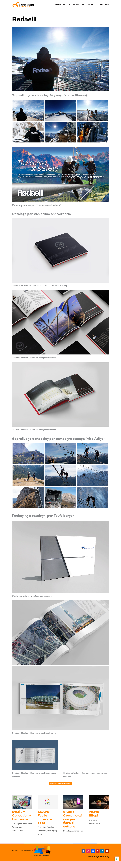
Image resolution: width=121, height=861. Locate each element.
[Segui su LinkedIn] (102, 851)
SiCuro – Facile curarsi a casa (45, 817)
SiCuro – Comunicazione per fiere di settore (72, 819)
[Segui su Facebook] (83, 851)
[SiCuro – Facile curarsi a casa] (48, 802)
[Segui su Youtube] (107, 851)
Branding (42, 827)
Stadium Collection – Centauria (21, 815)
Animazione (77, 831)
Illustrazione (17, 830)
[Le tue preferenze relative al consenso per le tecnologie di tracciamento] (117, 859)
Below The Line (76, 5)
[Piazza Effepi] (99, 802)
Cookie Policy (104, 857)
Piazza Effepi (94, 814)
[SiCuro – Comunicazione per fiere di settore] (73, 802)
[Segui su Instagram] (88, 851)
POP (40, 834)
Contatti (104, 5)
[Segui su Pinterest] (97, 851)
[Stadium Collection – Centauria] (22, 802)
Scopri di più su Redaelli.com (60, 783)
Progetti (59, 5)
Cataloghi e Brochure (22, 823)
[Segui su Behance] (93, 851)
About (92, 5)
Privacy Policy (93, 857)
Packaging (16, 827)
